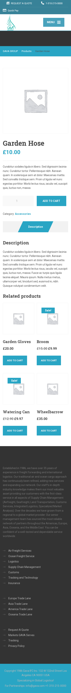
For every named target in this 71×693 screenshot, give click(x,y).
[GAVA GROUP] (23, 22)
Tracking (13, 640)
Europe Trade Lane (19, 598)
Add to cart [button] (15, 360)
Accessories (23, 213)
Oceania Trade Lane (20, 614)
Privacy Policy (16, 645)
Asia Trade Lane (18, 603)
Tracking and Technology (23, 577)
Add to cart (51, 200)
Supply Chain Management (24, 567)
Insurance (14, 583)
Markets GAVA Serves (21, 635)
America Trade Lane (20, 609)
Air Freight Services (19, 550)
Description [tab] (35, 226)
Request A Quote (18, 629)
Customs (13, 572)
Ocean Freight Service (21, 556)
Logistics (13, 561)
